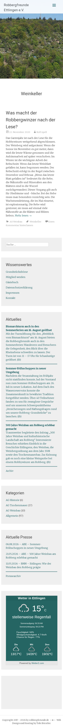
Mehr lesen (23, 215)
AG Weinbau (16, 221)
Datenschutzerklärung (19, 287)
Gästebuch (12, 282)
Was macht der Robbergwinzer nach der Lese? (30, 119)
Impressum (12, 292)
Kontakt (10, 297)
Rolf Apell (42, 132)
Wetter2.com (37, 663)
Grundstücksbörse (17, 271)
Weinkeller (35, 221)
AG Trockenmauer (17, 505)
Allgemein (12, 515)
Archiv (9, 470)
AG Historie (12, 500)
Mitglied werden (15, 277)
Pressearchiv (13, 576)
